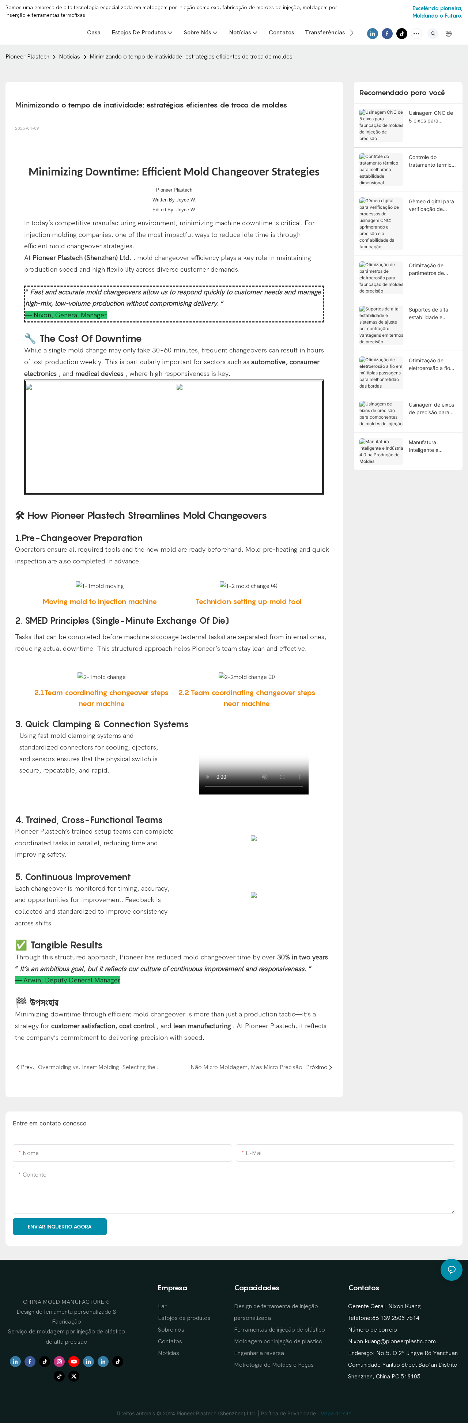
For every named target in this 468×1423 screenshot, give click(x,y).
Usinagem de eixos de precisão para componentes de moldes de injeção (431, 408)
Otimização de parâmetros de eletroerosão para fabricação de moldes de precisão (432, 269)
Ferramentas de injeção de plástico (279, 1329)
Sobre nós (171, 1329)
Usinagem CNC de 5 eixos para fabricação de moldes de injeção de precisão (431, 117)
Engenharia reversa (259, 1353)
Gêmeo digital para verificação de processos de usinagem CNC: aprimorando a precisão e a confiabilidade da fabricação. (431, 205)
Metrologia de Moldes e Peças (274, 1365)
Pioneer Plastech (27, 56)
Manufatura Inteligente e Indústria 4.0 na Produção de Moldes (427, 446)
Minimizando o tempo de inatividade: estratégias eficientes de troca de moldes (191, 56)
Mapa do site (335, 1413)
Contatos (170, 1341)
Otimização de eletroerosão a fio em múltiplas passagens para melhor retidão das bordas (431, 364)
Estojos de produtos (184, 1318)
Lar (162, 1306)
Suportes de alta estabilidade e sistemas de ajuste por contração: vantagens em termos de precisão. (432, 313)
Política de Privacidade (289, 1413)
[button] (352, 32)
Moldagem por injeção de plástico (278, 1341)
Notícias (69, 56)
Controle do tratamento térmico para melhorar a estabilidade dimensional (431, 161)
